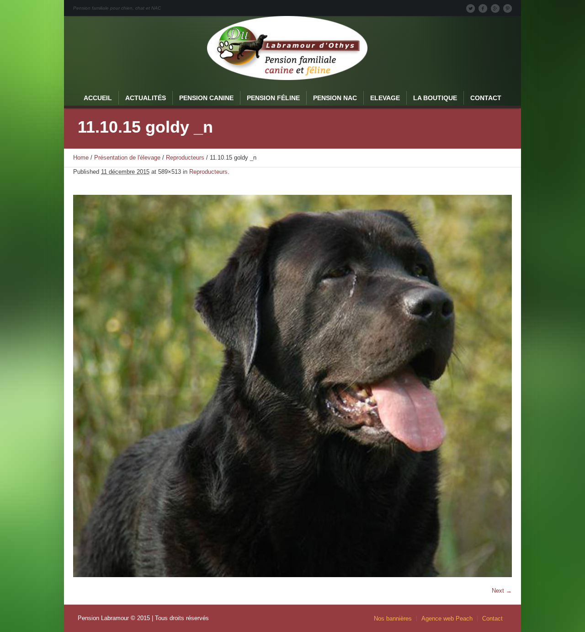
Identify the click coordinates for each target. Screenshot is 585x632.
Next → (502, 590)
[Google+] (495, 8)
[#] (507, 8)
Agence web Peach (447, 618)
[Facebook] (482, 8)
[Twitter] (470, 8)
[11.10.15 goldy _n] (292, 386)
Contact (492, 618)
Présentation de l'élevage (127, 157)
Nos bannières (393, 618)
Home (81, 157)
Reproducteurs (185, 157)
